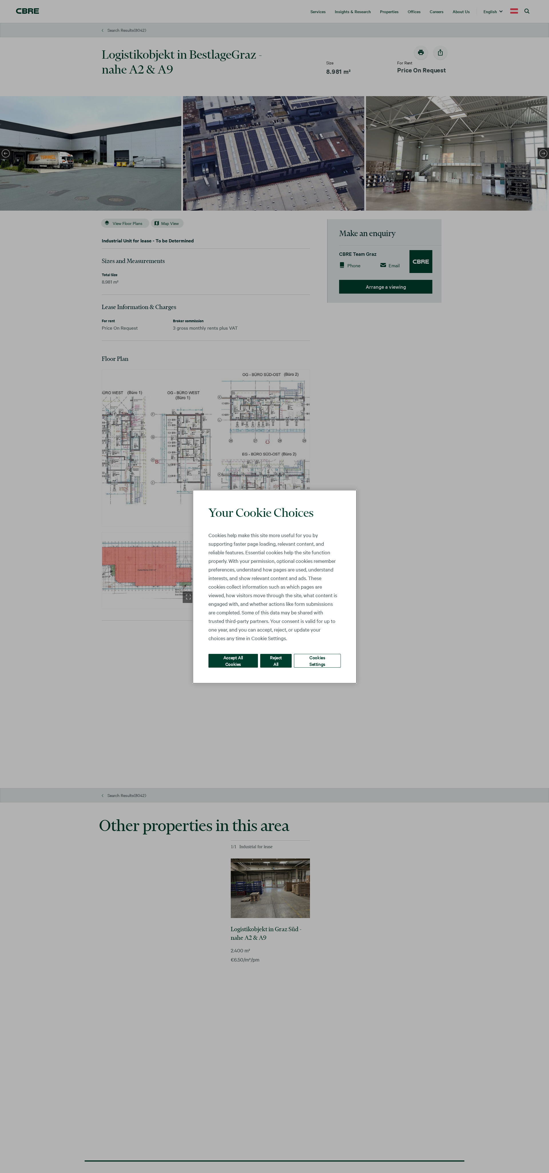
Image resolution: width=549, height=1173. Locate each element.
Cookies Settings (317, 660)
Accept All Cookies (233, 660)
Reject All (276, 660)
